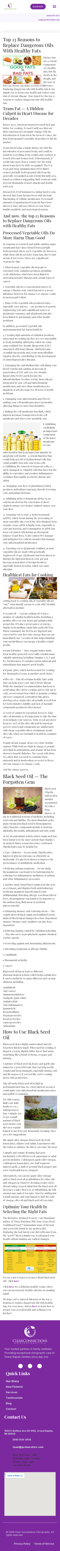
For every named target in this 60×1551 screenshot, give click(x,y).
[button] (54, 6)
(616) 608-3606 (22, 1439)
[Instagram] (30, 1366)
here (16, 1281)
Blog (9, 1403)
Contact (11, 1408)
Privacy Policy (22, 1543)
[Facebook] (20, 1366)
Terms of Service (44, 1543)
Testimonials (14, 1397)
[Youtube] (39, 1366)
